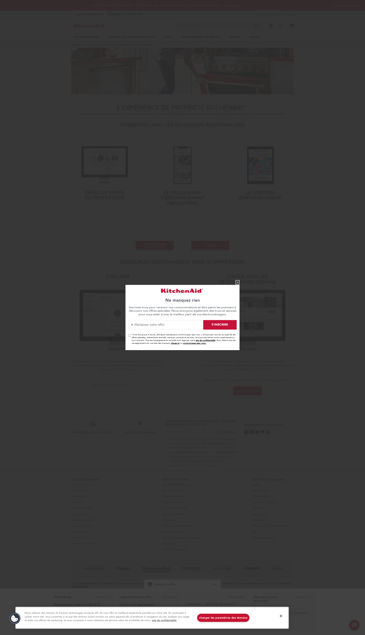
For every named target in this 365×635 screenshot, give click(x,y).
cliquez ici (175, 343)
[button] (15, 618)
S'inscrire (220, 325)
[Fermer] (281, 616)
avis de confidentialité (206, 340)
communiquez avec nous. (194, 343)
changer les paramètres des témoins (223, 618)
